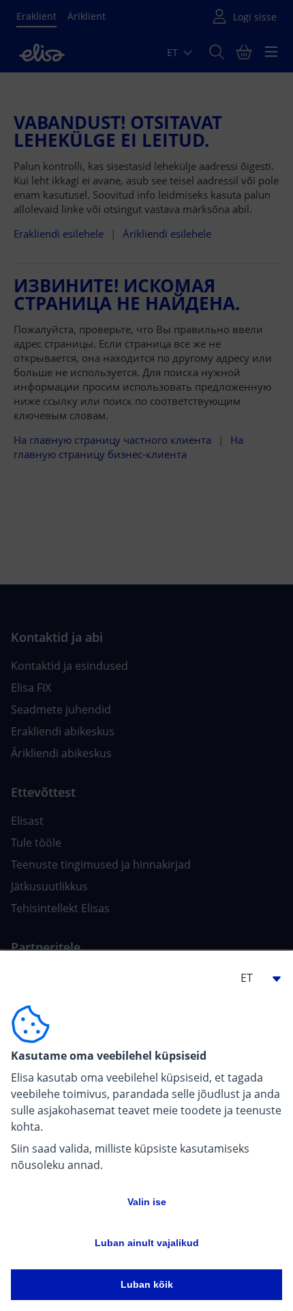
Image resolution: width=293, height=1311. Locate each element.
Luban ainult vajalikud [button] (147, 1242)
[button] (255, 977)
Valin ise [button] (146, 1201)
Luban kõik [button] (147, 1284)
